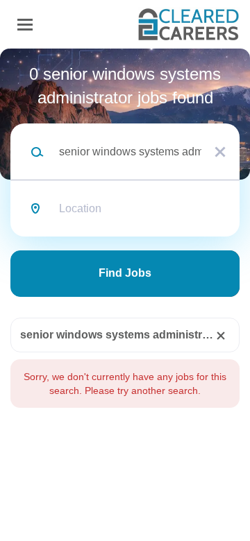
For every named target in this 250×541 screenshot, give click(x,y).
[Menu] (25, 25)
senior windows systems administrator (121, 335)
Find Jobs (125, 273)
